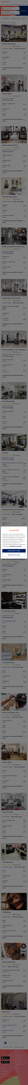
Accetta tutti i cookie (14, 550)
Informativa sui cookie (15, 546)
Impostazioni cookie (14, 555)
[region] (14, 542)
